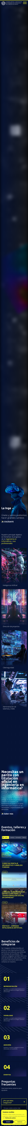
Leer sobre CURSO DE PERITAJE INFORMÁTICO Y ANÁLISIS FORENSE (12, 850)
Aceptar (8, 1121)
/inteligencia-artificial (7, 558)
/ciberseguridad (6, 640)
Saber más (8, 822)
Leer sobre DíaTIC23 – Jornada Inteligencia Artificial (11, 911)
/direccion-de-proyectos (8, 599)
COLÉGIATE (9, 530)
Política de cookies (10, 1118)
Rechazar (20, 1121)
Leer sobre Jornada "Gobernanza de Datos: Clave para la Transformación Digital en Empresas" (12, 882)
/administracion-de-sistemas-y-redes (12, 681)
